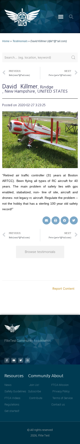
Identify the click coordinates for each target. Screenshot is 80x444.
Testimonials (20, 41)
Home (6, 41)
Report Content (63, 288)
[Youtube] (13, 360)
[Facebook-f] (6, 360)
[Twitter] (20, 360)
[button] (61, 16)
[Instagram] (27, 360)
